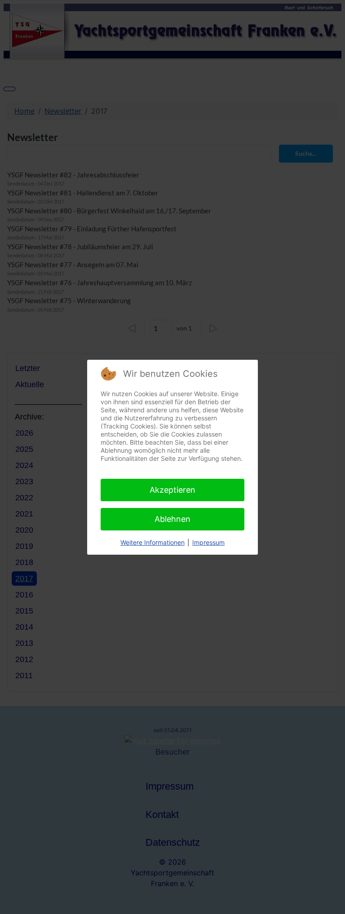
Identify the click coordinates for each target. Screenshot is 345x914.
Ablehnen (172, 519)
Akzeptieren (172, 490)
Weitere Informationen (152, 542)
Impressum (208, 542)
